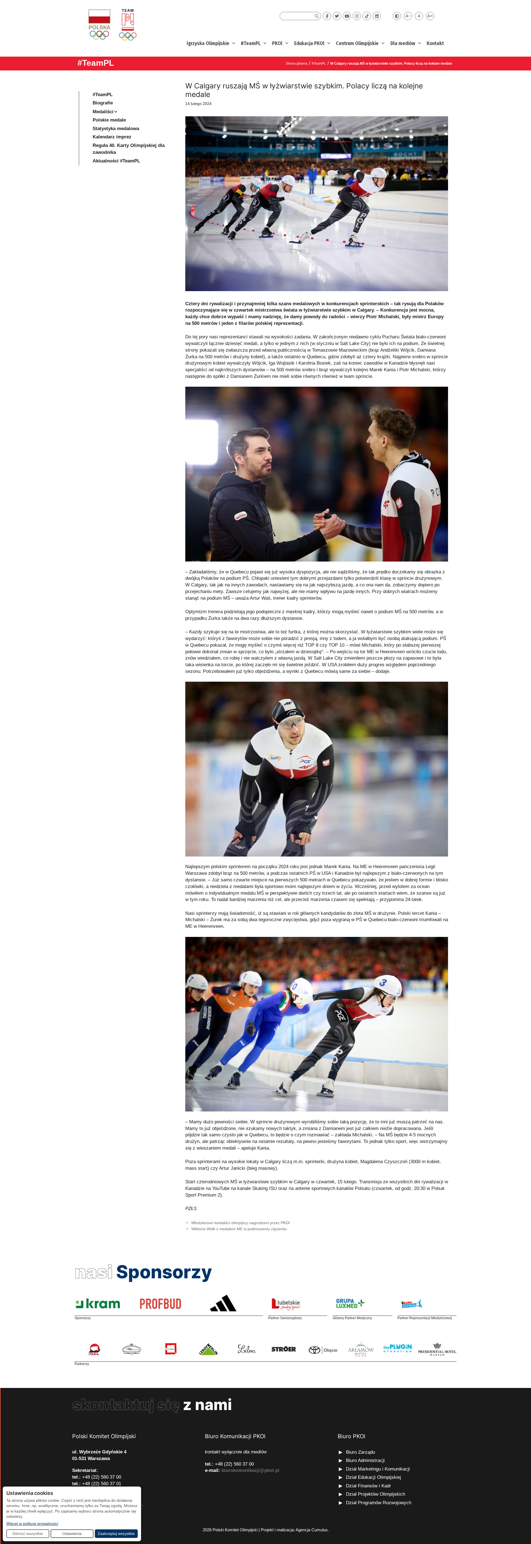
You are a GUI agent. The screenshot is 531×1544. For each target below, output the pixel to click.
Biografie (103, 103)
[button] (233, 43)
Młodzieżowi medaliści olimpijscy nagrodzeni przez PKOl (240, 1223)
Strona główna (297, 63)
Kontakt (435, 43)
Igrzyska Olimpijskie (208, 43)
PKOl (277, 43)
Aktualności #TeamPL (116, 161)
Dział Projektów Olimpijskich (375, 1494)
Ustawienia (72, 1533)
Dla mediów (403, 43)
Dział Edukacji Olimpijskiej (373, 1477)
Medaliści (103, 111)
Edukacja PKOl (309, 43)
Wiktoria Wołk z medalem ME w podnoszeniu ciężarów (239, 1229)
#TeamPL (251, 43)
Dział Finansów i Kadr (369, 1485)
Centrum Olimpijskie (357, 43)
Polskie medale (109, 120)
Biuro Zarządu (360, 1452)
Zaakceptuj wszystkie (116, 1533)
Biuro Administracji (365, 1460)
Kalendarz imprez (112, 136)
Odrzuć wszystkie (27, 1533)
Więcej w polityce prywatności (32, 1523)
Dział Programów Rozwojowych (378, 1502)
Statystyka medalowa (116, 128)
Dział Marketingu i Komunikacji (378, 1469)
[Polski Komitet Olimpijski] (111, 24)
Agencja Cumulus (312, 1529)
